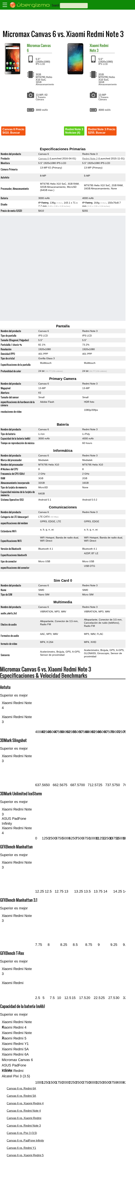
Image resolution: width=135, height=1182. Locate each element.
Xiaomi (94, 45)
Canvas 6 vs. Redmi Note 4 (24, 1110)
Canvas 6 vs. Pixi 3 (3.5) (22, 1133)
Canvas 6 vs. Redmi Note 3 (24, 1125)
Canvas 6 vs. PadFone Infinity (25, 1140)
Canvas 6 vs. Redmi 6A (21, 1088)
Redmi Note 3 (90, 158)
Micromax (33, 45)
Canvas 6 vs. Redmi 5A (21, 1095)
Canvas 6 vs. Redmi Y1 (21, 1147)
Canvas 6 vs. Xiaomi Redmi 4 (25, 1103)
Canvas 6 (43, 158)
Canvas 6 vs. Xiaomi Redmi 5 (25, 1155)
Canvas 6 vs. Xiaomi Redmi (24, 1118)
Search (55, 5)
